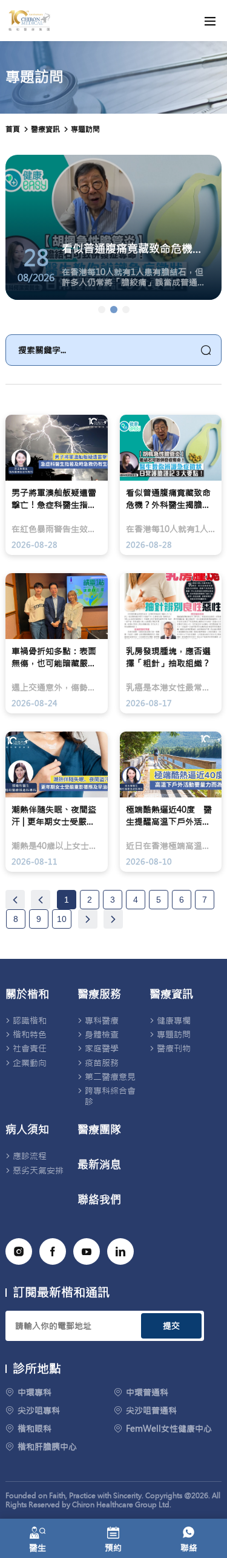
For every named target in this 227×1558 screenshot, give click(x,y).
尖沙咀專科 (39, 1410)
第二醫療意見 (110, 1076)
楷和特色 (30, 1034)
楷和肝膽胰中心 (47, 1446)
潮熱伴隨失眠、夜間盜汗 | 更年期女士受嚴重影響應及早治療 (54, 816)
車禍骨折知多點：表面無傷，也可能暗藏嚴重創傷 (54, 657)
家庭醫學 (102, 1048)
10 (62, 919)
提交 (171, 1325)
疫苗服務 (102, 1062)
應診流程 (30, 1156)
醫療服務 (99, 994)
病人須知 (27, 1130)
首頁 (12, 129)
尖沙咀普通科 (151, 1410)
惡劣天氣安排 (38, 1170)
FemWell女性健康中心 (169, 1428)
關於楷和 (27, 994)
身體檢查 (102, 1034)
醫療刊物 (174, 1048)
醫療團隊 (99, 1130)
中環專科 (34, 1392)
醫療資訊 (171, 994)
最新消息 (99, 1165)
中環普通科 (147, 1392)
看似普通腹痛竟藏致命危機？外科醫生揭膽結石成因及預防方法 (168, 499)
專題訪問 (85, 129)
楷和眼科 (34, 1428)
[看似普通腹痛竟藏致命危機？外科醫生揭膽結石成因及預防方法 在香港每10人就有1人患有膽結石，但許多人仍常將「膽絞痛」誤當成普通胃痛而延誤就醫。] (113, 309)
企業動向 (30, 1062)
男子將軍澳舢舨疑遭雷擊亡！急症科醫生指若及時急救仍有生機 (54, 499)
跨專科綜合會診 (110, 1096)
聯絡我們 (99, 1200)
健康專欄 (174, 1020)
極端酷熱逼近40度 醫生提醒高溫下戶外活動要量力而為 (169, 816)
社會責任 (30, 1048)
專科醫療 (102, 1020)
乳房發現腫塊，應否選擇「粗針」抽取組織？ (168, 657)
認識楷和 (30, 1020)
